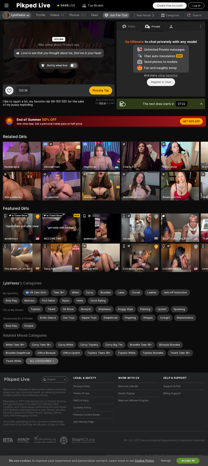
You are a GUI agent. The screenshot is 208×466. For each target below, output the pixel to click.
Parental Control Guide (86, 414)
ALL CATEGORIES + (42, 361)
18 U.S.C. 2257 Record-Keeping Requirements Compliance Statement (164, 440)
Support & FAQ (172, 386)
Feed (94, 15)
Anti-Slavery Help (83, 421)
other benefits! (168, 75)
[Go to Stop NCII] (84, 440)
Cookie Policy (144, 460)
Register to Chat (161, 82)
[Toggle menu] (6, 5)
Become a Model (128, 386)
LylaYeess (11, 283)
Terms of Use (81, 393)
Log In (196, 5)
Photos (77, 15)
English (51, 379)
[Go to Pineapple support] (64, 440)
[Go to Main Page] (33, 5)
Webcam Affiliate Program (133, 400)
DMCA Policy (81, 400)
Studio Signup (126, 393)
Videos (57, 15)
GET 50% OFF (191, 121)
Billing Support (172, 393)
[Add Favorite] (9, 90)
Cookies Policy (82, 407)
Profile (40, 15)
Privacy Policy (81, 386)
